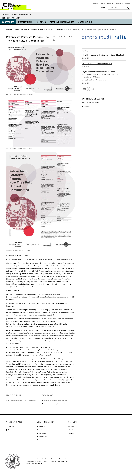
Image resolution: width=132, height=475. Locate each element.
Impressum (110, 4)
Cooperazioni (85, 22)
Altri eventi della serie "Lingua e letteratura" (22, 400)
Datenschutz (119, 4)
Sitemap (127, 4)
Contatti (102, 4)
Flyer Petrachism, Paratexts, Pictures (55, 400)
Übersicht (87, 106)
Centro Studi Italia (11, 18)
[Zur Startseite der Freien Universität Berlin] (17, 6)
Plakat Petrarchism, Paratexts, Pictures (56, 404)
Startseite (95, 4)
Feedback (72, 430)
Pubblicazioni (25, 22)
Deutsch (71, 433)
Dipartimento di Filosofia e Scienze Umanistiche (17, 14)
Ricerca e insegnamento (62, 22)
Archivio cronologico (46, 30)
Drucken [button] (71, 426)
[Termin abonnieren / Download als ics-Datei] (64, 40)
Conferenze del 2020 (62, 30)
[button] (103, 8)
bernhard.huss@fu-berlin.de (17, 297)
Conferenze (8, 22)
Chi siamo (41, 22)
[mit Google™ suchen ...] (128, 7)
